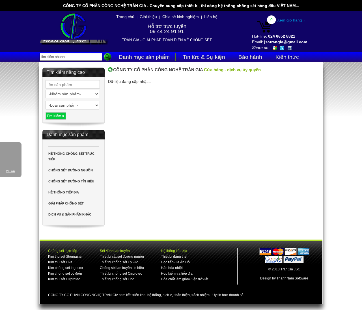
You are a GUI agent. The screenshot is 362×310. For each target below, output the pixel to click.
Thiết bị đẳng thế (174, 257)
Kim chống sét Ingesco (65, 268)
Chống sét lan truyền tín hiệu (122, 268)
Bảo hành (250, 57)
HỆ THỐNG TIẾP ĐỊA (63, 192)
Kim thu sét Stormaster (65, 257)
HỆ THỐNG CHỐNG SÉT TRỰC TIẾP (71, 156)
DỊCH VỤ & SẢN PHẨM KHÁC (69, 214)
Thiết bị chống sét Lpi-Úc (119, 262)
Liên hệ (210, 16)
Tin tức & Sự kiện (204, 57)
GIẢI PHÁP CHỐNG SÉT (66, 203)
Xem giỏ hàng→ (291, 20)
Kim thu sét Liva (60, 262)
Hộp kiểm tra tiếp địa (177, 273)
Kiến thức (287, 57)
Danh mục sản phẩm (144, 57)
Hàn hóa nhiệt (172, 268)
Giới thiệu (148, 16)
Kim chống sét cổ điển (65, 273)
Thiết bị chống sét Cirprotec (121, 273)
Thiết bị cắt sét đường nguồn (122, 257)
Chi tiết (10, 171)
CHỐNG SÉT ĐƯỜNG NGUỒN (70, 170)
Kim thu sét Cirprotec (64, 279)
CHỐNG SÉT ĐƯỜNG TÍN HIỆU (71, 181)
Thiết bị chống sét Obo (117, 279)
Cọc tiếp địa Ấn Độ (175, 262)
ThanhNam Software (292, 278)
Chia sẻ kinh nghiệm (180, 16)
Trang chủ (125, 16)
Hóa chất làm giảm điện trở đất (184, 279)
